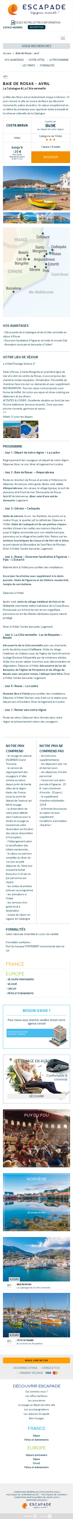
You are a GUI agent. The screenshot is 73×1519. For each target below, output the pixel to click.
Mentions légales (36, 1500)
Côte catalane (25, 1340)
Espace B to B (51, 1367)
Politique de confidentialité (22, 1495)
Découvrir (36, 1096)
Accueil (7, 53)
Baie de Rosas (24, 1284)
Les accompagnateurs (36, 1409)
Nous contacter (36, 1360)
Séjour (12, 984)
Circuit (12, 989)
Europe (15, 973)
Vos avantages (14, 59)
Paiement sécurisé (31, 1372)
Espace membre (13, 27)
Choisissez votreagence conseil (18, 1033)
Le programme (59, 59)
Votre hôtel (37, 59)
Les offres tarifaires (36, 1396)
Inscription (36, 27)
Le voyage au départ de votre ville (36, 1405)
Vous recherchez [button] (36, 46)
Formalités (47, 65)
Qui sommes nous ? (37, 1391)
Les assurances (36, 1400)
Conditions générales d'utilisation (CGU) (36, 1492)
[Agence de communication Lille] (45, 1516)
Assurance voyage (25, 1367)
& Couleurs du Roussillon (30, 1343)
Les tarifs (29, 65)
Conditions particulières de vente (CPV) (36, 1497)
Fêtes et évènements (21, 993)
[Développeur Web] (30, 1516)
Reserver (50, 157)
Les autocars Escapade (36, 1414)
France (15, 963)
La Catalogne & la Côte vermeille (33, 1287)
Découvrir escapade (36, 1386)
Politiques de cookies (53, 1495)
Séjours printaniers (21, 979)
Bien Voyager (36, 1418)
